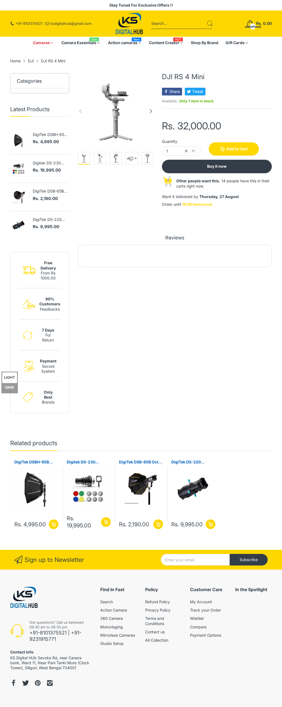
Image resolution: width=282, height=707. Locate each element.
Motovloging (111, 627)
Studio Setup (112, 643)
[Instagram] (25, 683)
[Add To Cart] (53, 524)
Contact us (155, 631)
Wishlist (197, 618)
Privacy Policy (157, 610)
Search (106, 601)
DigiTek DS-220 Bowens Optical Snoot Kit (47, 219)
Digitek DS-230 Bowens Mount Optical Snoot (47, 163)
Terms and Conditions (154, 621)
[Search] (210, 23)
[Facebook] (13, 683)
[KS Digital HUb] (129, 23)
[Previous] (151, 111)
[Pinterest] (37, 683)
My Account (201, 601)
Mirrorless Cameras (117, 635)
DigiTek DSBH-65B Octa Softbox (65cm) (50, 134)
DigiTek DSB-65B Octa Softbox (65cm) (48, 191)
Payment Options (205, 635)
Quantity (169, 141)
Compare (198, 627)
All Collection (156, 640)
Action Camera (113, 610)
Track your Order (205, 610)
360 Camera (111, 618)
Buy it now (217, 166)
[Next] (80, 111)
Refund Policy (157, 601)
